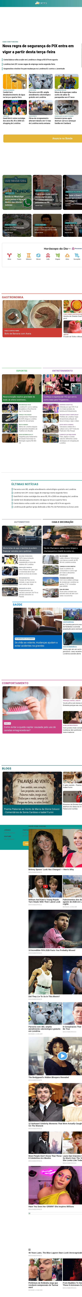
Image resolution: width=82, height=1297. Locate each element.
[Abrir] (1, 3)
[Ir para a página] (41, 3)
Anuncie (27, 843)
